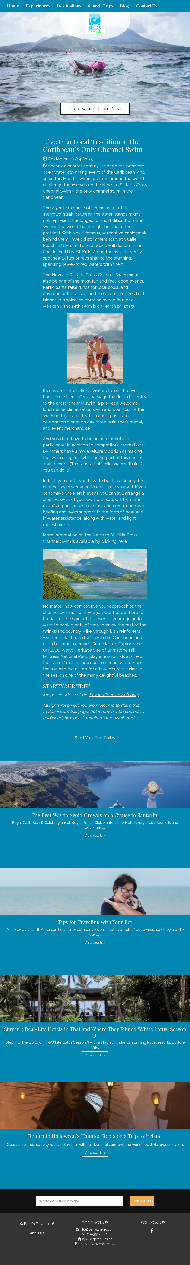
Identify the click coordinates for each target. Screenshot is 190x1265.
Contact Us (146, 6)
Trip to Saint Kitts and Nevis (95, 108)
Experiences (38, 6)
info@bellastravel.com (97, 1229)
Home (13, 6)
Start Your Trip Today (95, 737)
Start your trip (143, 1201)
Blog (124, 6)
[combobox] (79, 1201)
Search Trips (100, 6)
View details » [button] (95, 835)
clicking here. (114, 541)
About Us (37, 1233)
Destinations (69, 6)
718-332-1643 (97, 1234)
